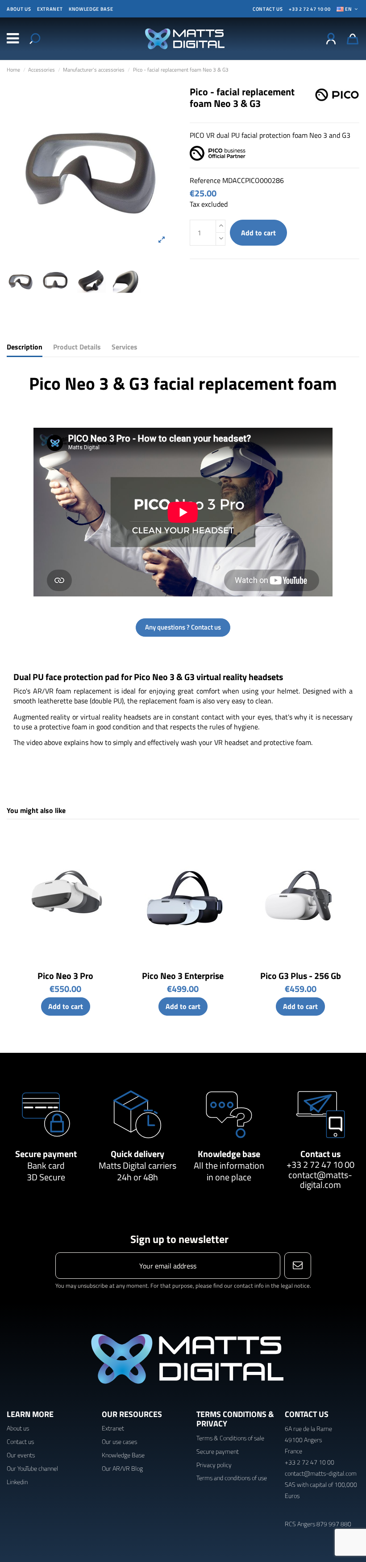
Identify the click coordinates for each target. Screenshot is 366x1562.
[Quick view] (112, 844)
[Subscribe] (297, 1265)
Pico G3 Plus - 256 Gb (300, 976)
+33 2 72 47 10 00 (309, 9)
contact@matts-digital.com (320, 1180)
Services (124, 347)
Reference (205, 180)
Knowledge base (91, 9)
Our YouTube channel (32, 1468)
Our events (21, 1455)
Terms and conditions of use (231, 1477)
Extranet (49, 9)
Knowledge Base (123, 1455)
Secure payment (46, 1154)
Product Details (77, 347)
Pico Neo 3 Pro (65, 976)
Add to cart (258, 232)
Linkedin (17, 1481)
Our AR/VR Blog (122, 1468)
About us (19, 9)
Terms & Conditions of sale (230, 1438)
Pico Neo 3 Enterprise (183, 976)
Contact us (320, 1154)
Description (24, 347)
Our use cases (119, 1441)
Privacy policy (214, 1464)
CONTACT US (268, 9)
